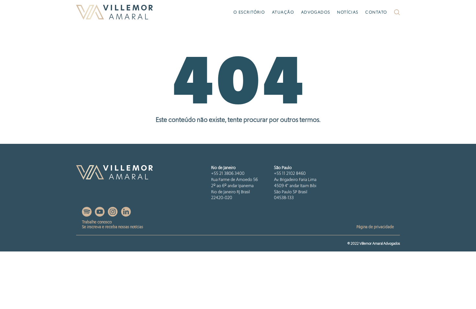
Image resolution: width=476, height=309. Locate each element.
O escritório (249, 12)
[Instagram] (113, 214)
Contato (376, 12)
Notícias (347, 12)
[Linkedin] (126, 214)
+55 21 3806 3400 (227, 173)
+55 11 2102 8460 (290, 173)
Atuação (283, 12)
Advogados (315, 12)
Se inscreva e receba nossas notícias (112, 226)
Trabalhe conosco (97, 222)
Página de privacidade (375, 226)
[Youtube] (100, 214)
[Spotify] (87, 214)
